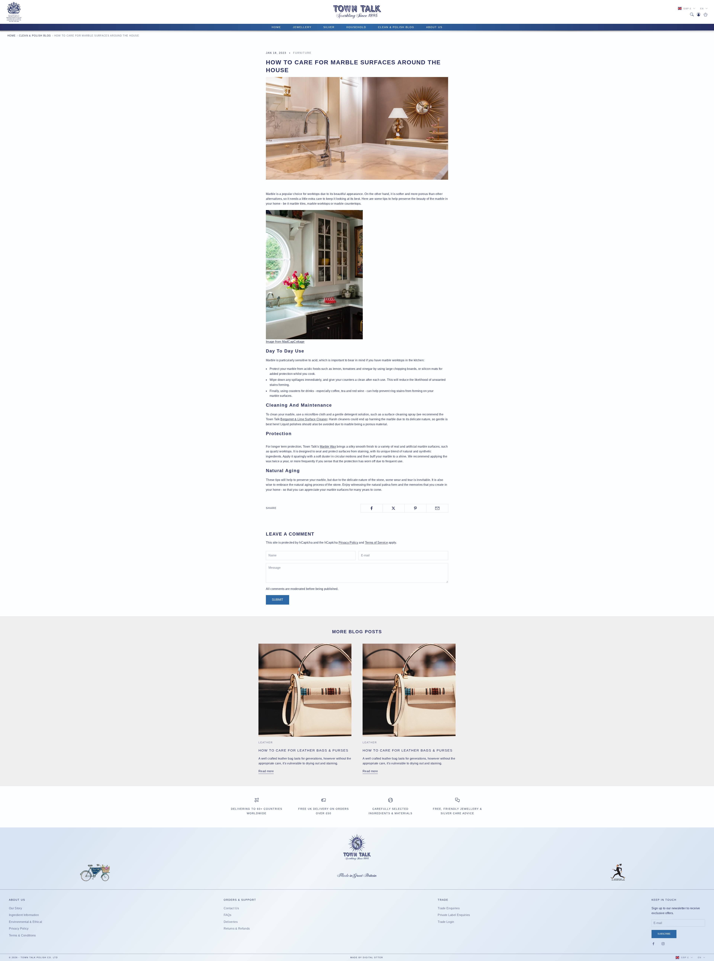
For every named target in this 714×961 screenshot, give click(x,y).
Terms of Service (376, 542)
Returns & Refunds (237, 928)
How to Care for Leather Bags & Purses (303, 750)
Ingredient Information (24, 915)
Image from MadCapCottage (285, 341)
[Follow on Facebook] (653, 944)
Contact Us (231, 908)
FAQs (227, 915)
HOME (276, 27)
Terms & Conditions (22, 935)
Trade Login (446, 921)
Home (11, 35)
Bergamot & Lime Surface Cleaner (303, 419)
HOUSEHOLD (356, 27)
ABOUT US (434, 27)
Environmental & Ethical (25, 921)
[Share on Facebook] (371, 508)
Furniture (302, 52)
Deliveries (231, 921)
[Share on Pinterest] (415, 508)
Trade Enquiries (449, 908)
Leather (265, 742)
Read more (266, 771)
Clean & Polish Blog (396, 27)
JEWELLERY (302, 27)
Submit (277, 599)
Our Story (15, 908)
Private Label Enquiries (454, 915)
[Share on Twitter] (393, 508)
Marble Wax (328, 446)
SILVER (329, 27)
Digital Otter (373, 957)
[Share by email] (437, 508)
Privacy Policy (348, 542)
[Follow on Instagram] (663, 944)
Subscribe (663, 934)
